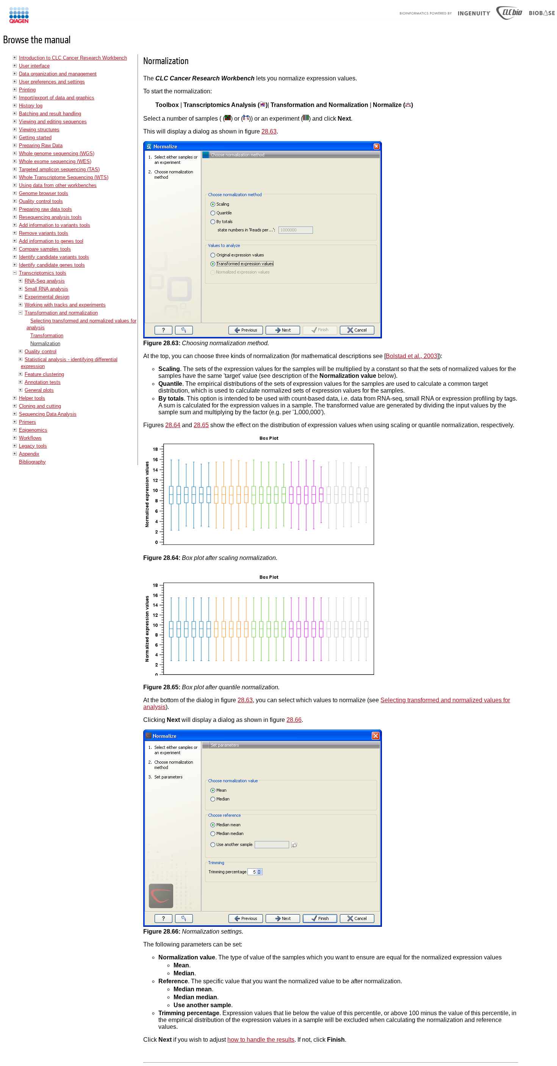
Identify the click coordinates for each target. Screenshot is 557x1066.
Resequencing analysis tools (50, 217)
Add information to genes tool (51, 241)
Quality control (40, 351)
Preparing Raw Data (41, 145)
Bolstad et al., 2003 (411, 356)
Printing (27, 90)
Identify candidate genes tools (52, 265)
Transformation (46, 335)
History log (30, 105)
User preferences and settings (52, 82)
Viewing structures (39, 129)
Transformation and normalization (61, 313)
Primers (27, 422)
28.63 (269, 131)
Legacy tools (33, 446)
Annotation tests (43, 382)
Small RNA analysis (46, 289)
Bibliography (32, 462)
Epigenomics (33, 430)
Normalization (45, 343)
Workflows (30, 438)
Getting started (35, 137)
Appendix (29, 454)
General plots (39, 390)
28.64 (172, 425)
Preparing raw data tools (45, 209)
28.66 (294, 720)
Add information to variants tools (54, 225)
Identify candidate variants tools (54, 257)
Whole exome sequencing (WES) (55, 161)
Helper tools (32, 398)
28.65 (201, 425)
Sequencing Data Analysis (48, 414)
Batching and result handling (50, 113)
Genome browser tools (43, 193)
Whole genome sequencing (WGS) (56, 153)
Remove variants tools (43, 233)
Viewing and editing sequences (53, 121)
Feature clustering (44, 374)
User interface (34, 66)
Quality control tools (41, 201)
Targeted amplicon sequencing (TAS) (59, 169)
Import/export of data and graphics (56, 98)
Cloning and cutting (40, 406)
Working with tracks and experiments (65, 305)
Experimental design (47, 297)
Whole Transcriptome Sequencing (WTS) (63, 177)
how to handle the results (260, 1039)
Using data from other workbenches (58, 185)
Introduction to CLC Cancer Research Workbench (73, 58)
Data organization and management (58, 74)
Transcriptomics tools (42, 273)
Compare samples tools (45, 249)
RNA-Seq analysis (45, 281)
